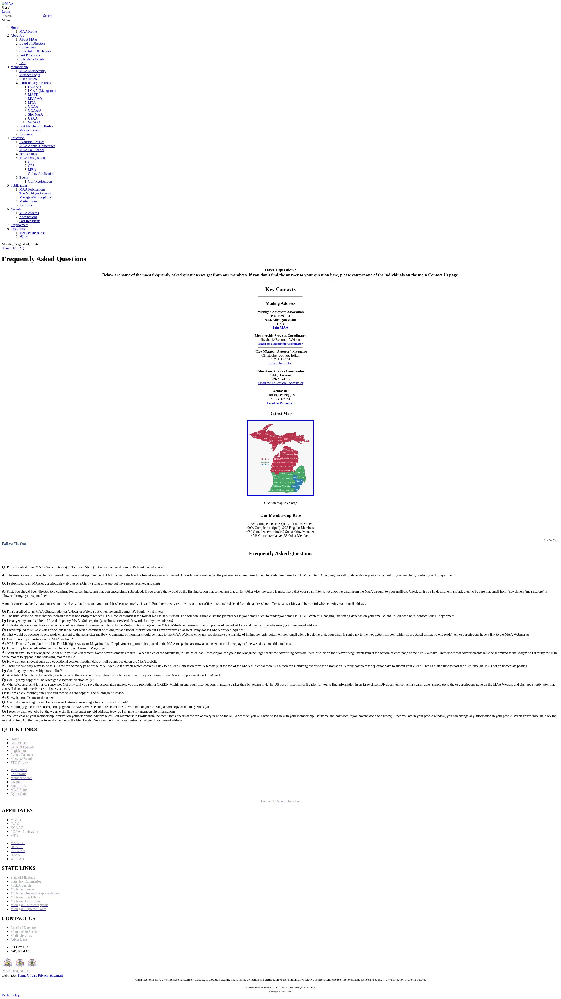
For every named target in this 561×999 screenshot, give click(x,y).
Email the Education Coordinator (280, 383)
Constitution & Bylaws (35, 51)
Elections (25, 134)
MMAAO (35, 98)
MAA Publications (32, 189)
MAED (33, 94)
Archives (25, 205)
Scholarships (28, 154)
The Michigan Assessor (35, 193)
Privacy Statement (50, 975)
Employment (19, 225)
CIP (31, 162)
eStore (23, 237)
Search (48, 16)
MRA (32, 169)
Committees (27, 47)
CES (31, 166)
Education (18, 138)
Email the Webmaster (280, 403)
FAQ (22, 63)
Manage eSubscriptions (35, 197)
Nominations (28, 217)
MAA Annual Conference (37, 146)
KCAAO (34, 87)
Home (15, 27)
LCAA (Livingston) (42, 91)
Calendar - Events (31, 59)
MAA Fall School (31, 150)
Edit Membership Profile (36, 126)
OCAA (33, 106)
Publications (19, 185)
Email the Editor (280, 363)
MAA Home (28, 31)
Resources (18, 229)
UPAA (33, 118)
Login (6, 11)
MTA (32, 102)
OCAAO (34, 110)
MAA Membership (32, 71)
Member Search (30, 130)
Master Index (28, 201)
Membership (19, 67)
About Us (17, 35)
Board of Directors (32, 43)
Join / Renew (28, 79)
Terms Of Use (27, 975)
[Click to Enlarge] (280, 494)
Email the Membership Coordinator (280, 343)
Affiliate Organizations (35, 83)
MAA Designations (32, 158)
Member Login (29, 75)
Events (24, 177)
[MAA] (8, 3)
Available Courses (31, 142)
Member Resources (32, 233)
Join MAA (280, 328)
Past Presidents (29, 55)
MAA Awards (29, 213)
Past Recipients (29, 221)
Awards (16, 209)
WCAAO (35, 122)
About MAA (28, 39)
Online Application (41, 173)
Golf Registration (40, 181)
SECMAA (35, 114)
